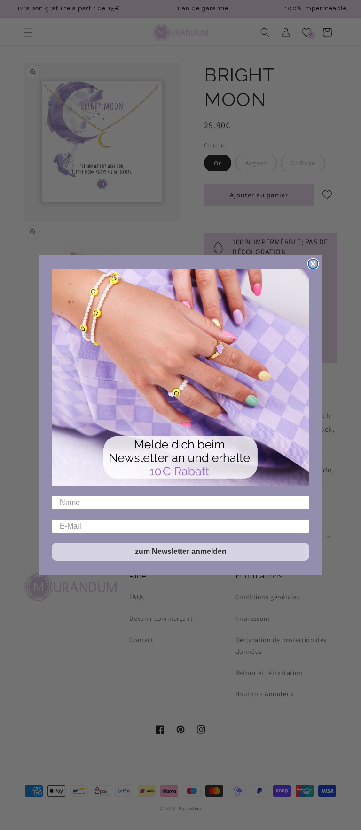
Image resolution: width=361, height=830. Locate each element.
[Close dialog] (313, 264)
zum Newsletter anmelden (181, 551)
